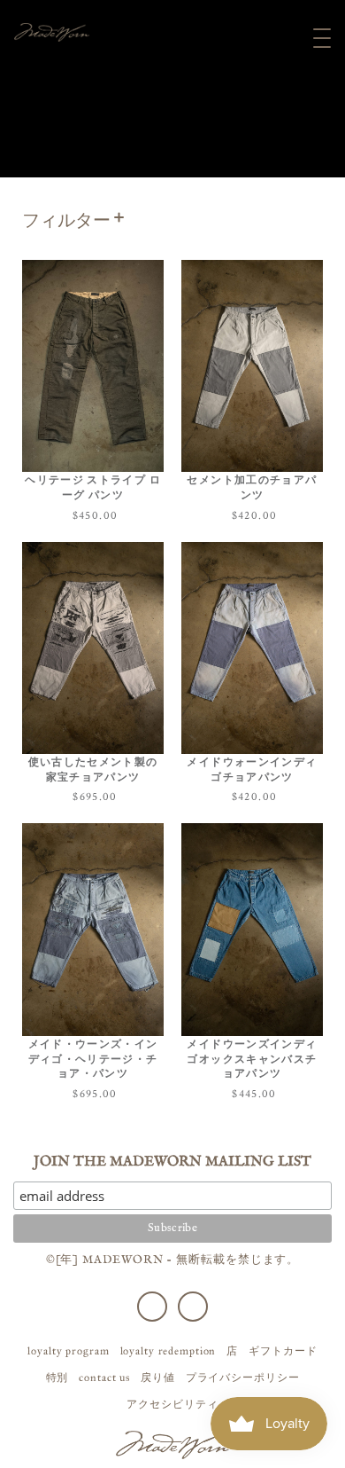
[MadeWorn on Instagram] (193, 1306)
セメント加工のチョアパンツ (252, 488)
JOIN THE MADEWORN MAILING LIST (172, 1162)
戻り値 (158, 1377)
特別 (57, 1377)
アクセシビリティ (172, 1404)
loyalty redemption (168, 1351)
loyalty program (68, 1351)
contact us (104, 1377)
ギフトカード (283, 1351)
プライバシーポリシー (243, 1377)
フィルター (66, 221)
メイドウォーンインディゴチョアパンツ (252, 770)
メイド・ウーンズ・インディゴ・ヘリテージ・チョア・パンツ (93, 1059)
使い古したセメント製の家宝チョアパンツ (93, 770)
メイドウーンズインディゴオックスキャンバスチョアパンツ (252, 1059)
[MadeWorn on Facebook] (152, 1306)
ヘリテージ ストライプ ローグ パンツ (93, 488)
